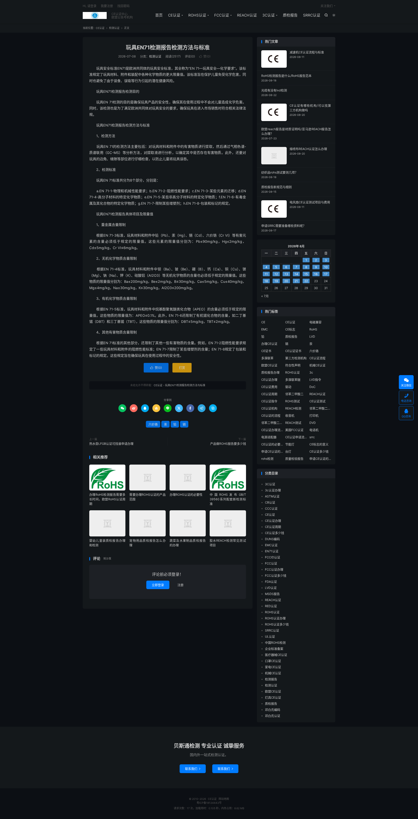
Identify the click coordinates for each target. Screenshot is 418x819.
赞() (205, 56)
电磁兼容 (315, 322)
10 (326, 267)
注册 (180, 585)
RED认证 (271, 606)
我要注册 (107, 6)
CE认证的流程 (270, 415)
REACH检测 (293, 408)
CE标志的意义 (319, 444)
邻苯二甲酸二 (294, 394)
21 (296, 281)
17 (325, 274)
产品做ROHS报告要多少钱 (228, 443)
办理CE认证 (269, 343)
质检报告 (290, 15)
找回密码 (123, 6)
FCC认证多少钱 (275, 575)
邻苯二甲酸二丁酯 (272, 423)
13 (286, 274)
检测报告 (271, 679)
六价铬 (153, 424)
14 (296, 274)
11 (266, 274)
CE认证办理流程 (272, 430)
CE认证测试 (317, 401)
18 (266, 281)
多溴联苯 (267, 358)
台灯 (288, 451)
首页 (159, 15)
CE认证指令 (269, 401)
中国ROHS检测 (275, 642)
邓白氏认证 (272, 716)
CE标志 (290, 329)
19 (276, 281)
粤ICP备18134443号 (209, 802)
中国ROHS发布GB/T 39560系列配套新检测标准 (228, 499)
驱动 (288, 387)
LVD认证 (271, 588)
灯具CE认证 (273, 697)
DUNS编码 (272, 539)
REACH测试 (293, 423)
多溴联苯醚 (292, 379)
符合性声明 (292, 365)
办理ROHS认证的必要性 (186, 494)
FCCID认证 (272, 557)
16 (316, 274)
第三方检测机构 (296, 358)
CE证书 (266, 351)
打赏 (182, 367)
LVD (312, 336)
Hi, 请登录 (89, 6)
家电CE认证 (273, 667)
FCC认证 (221, 15)
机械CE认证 (317, 365)
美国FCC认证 (294, 430)
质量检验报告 (294, 458)
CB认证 (270, 502)
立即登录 (158, 585)
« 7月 (265, 296)
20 (286, 281)
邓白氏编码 (272, 709)
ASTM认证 (272, 496)
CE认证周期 (269, 394)
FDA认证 (271, 581)
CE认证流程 (317, 358)
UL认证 (270, 636)
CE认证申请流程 (296, 437)
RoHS (313, 329)
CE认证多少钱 (319, 451)
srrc (312, 437)
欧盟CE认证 (269, 365)
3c (311, 372)
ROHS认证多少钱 (277, 624)
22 (306, 281)
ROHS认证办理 (275, 618)
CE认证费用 (269, 387)
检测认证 (114, 28)
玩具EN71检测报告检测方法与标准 (168, 47)
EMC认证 (271, 545)
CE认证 (95, 15)
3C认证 (268, 15)
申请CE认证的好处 (320, 458)
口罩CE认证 (273, 661)
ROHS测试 (292, 401)
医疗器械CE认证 (276, 655)
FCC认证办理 (274, 569)
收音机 (289, 415)
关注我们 (326, 6)
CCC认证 (271, 508)
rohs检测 (267, 458)
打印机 (314, 415)
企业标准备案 (274, 648)
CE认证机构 (269, 408)
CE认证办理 (269, 379)
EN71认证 (271, 551)
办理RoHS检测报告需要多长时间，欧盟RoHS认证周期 (107, 499)
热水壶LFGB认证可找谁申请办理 (111, 443)
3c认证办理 (273, 490)
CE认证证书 (293, 351)
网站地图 (224, 798)
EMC (264, 329)
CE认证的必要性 (272, 444)
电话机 (314, 430)
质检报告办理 (270, 372)
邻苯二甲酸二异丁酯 (320, 408)
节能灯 (289, 444)
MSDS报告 (272, 594)
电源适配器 (268, 437)
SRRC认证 (311, 15)
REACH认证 (247, 15)
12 (276, 274)
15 (306, 274)
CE (263, 322)
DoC (312, 387)
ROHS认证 (197, 15)
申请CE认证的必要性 (272, 451)
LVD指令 (315, 379)
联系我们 (192, 768)
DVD (312, 423)
